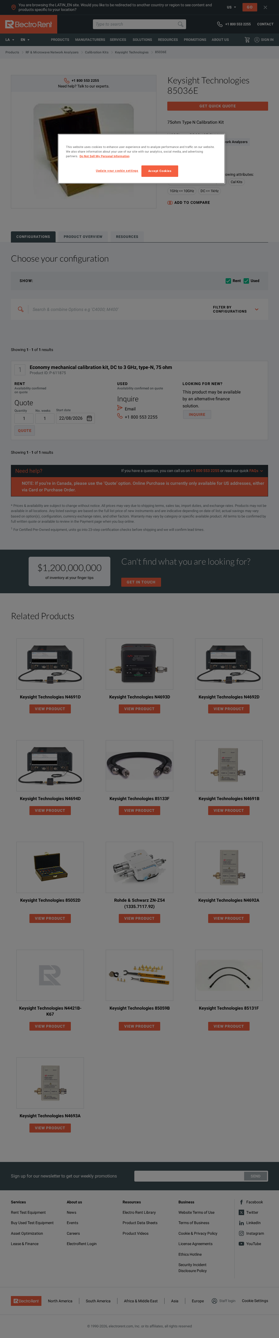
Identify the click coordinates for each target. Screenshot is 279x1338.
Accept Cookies (160, 171)
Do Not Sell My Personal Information (104, 156)
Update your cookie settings (117, 170)
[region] (141, 159)
